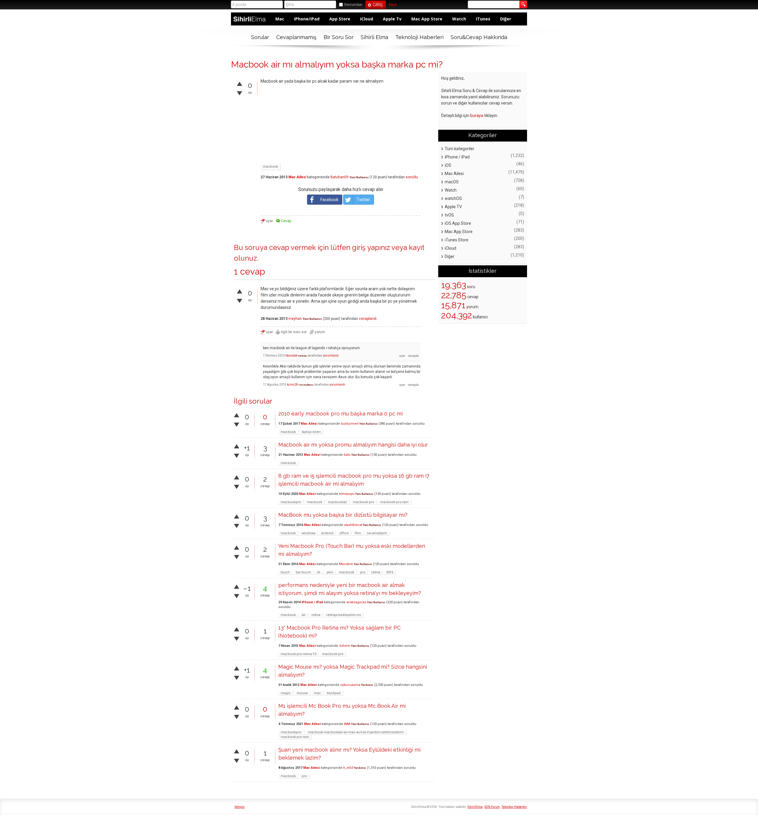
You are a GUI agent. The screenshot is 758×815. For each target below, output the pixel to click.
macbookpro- (291, 732)
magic (286, 693)
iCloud (366, 19)
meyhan (295, 319)
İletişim (240, 806)
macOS (452, 181)
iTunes (483, 19)
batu (347, 455)
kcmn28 (292, 384)
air (304, 615)
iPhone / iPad (312, 602)
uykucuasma (350, 685)
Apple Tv (392, 19)
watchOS (453, 198)
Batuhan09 (339, 177)
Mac (279, 19)
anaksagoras (356, 602)
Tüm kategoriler (459, 148)
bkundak (291, 355)
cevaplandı (368, 319)
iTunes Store (456, 240)
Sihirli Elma (374, 37)
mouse (302, 693)
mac (317, 693)
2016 (389, 572)
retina (375, 572)
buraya (476, 115)
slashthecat (353, 525)
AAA (347, 724)
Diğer (505, 19)
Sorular (260, 37)
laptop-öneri (311, 432)
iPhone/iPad (306, 19)
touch (285, 572)
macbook (270, 167)
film (358, 533)
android (327, 533)
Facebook (329, 199)
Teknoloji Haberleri (419, 37)
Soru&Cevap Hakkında (479, 37)
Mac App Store (426, 19)
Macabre (346, 564)
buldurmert (350, 424)
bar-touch (303, 572)
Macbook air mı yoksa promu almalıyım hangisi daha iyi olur (353, 445)
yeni (330, 572)
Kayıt (393, 5)
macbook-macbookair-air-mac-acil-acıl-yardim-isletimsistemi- (356, 732)
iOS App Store (458, 223)
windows (308, 533)
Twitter (363, 199)
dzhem (344, 646)
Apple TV (453, 206)
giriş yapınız (371, 247)
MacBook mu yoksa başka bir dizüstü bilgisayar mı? (342, 515)
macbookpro (291, 502)
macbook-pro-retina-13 (298, 654)
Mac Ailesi (297, 177)
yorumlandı (331, 355)
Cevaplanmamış (296, 37)
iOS (448, 165)
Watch (459, 19)
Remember (353, 5)
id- (319, 572)
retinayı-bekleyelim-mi (343, 615)
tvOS (449, 215)
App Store (339, 19)
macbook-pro (363, 502)
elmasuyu (346, 494)
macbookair (337, 502)
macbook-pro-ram (394, 502)
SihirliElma (475, 806)
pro (362, 572)
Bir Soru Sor (339, 37)
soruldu (412, 177)
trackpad (334, 693)
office (344, 533)
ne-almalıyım (377, 533)
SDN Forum (492, 806)
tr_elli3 (348, 768)
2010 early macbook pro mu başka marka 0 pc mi (340, 413)
